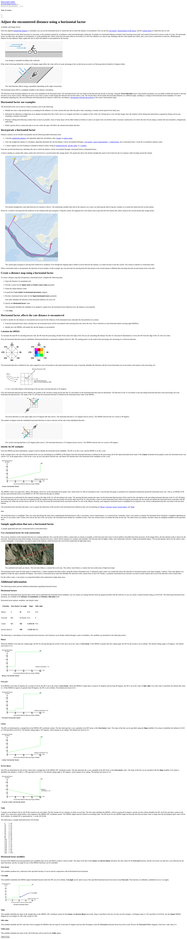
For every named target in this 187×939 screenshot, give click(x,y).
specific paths (72, 146)
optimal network (61, 146)
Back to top (5, 937)
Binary (102, 507)
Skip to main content (8, 2)
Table (132, 507)
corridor (83, 146)
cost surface (113, 31)
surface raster (67, 138)
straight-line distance (20, 31)
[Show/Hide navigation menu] (17, 4)
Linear (114, 507)
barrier (59, 138)
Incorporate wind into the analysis (82, 97)
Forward (109, 507)
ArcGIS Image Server (8, 4)
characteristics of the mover (127, 31)
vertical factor (147, 31)
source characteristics (100, 142)
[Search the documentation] (22, 6)
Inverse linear (122, 507)
